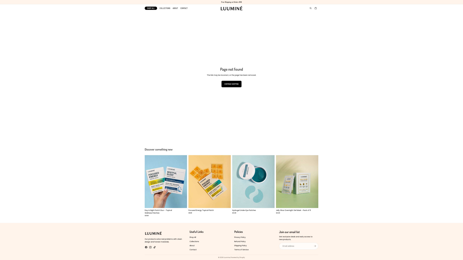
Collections (194, 241)
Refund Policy (240, 241)
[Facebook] (146, 247)
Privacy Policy (240, 237)
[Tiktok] (154, 247)
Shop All (193, 237)
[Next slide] (183, 181)
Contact (193, 249)
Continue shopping (231, 84)
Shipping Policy (240, 245)
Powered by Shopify (238, 257)
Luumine (227, 257)
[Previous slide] (148, 181)
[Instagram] (150, 247)
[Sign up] (315, 246)
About (192, 245)
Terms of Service (241, 249)
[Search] (310, 8)
